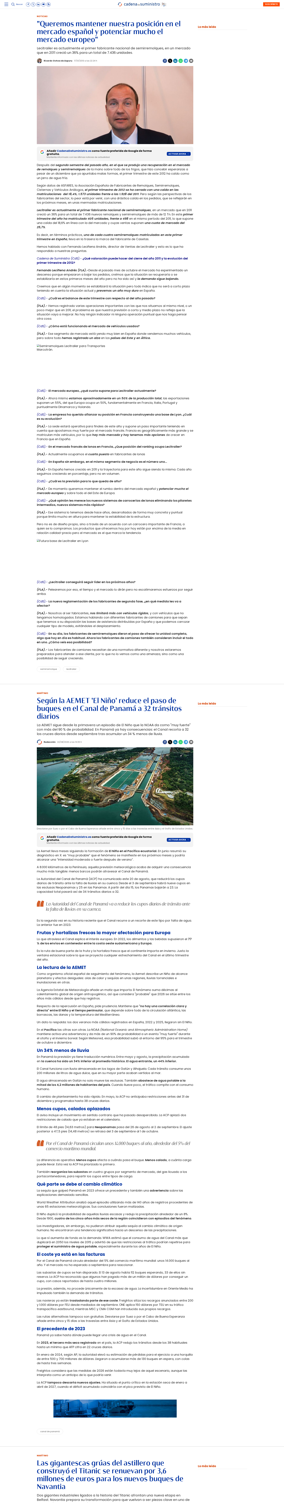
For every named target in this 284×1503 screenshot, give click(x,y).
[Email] (191, 61)
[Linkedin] (175, 61)
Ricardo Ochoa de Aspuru (58, 60)
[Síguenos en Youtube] (43, 4)
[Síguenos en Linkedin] (38, 4)
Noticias (42, 16)
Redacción (50, 742)
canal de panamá (50, 1431)
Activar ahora (177, 153)
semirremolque (48, 669)
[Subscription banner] (115, 1421)
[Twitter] (170, 61)
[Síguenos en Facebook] (28, 4)
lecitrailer (71, 669)
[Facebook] (165, 61)
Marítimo (42, 693)
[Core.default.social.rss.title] (48, 4)
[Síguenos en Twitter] (33, 4)
